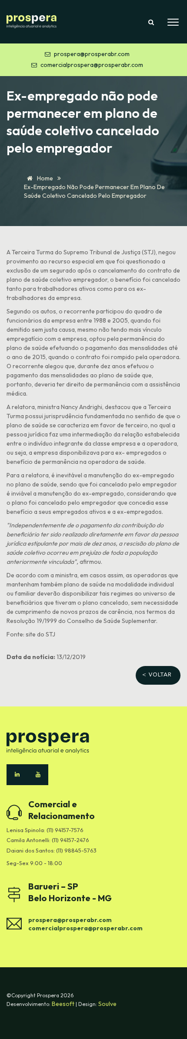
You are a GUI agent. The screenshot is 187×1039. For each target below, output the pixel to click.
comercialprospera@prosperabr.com (91, 65)
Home (44, 178)
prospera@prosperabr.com (92, 54)
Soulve (107, 1004)
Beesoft (64, 1004)
